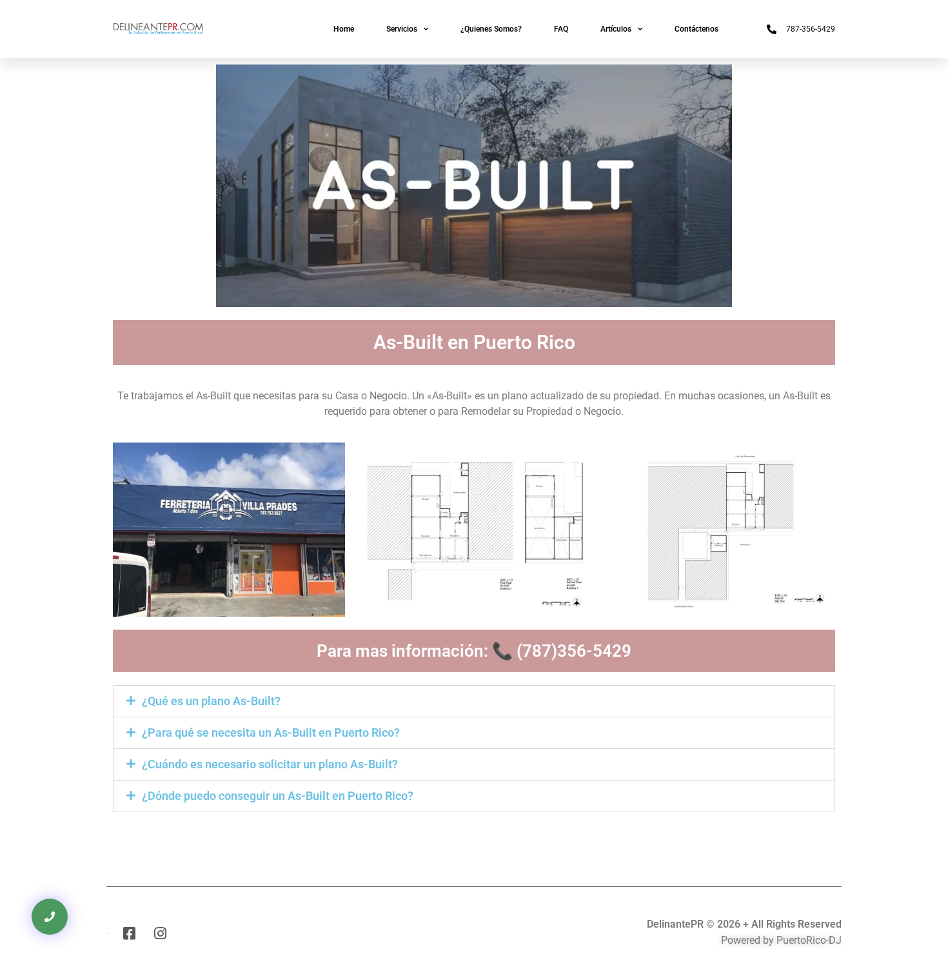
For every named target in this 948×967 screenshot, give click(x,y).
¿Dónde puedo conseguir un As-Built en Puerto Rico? (277, 796)
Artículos (615, 29)
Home (343, 29)
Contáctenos (696, 29)
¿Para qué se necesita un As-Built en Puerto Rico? (271, 732)
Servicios (401, 29)
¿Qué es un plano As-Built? (211, 701)
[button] (474, 701)
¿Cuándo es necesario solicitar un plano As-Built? (270, 764)
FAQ (561, 29)
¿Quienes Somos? (491, 29)
